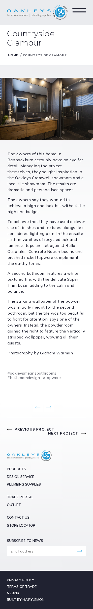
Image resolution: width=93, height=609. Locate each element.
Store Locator (21, 525)
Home (13, 55)
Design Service (20, 477)
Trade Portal (20, 497)
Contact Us (18, 517)
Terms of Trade (22, 587)
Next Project (64, 433)
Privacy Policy (20, 580)
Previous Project (33, 429)
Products (16, 469)
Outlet (14, 505)
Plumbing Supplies (24, 484)
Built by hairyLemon (25, 600)
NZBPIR (13, 593)
